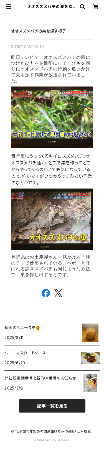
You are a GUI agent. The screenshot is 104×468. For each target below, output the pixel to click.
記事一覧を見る (52, 406)
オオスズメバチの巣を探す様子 (38, 31)
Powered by (46, 440)
